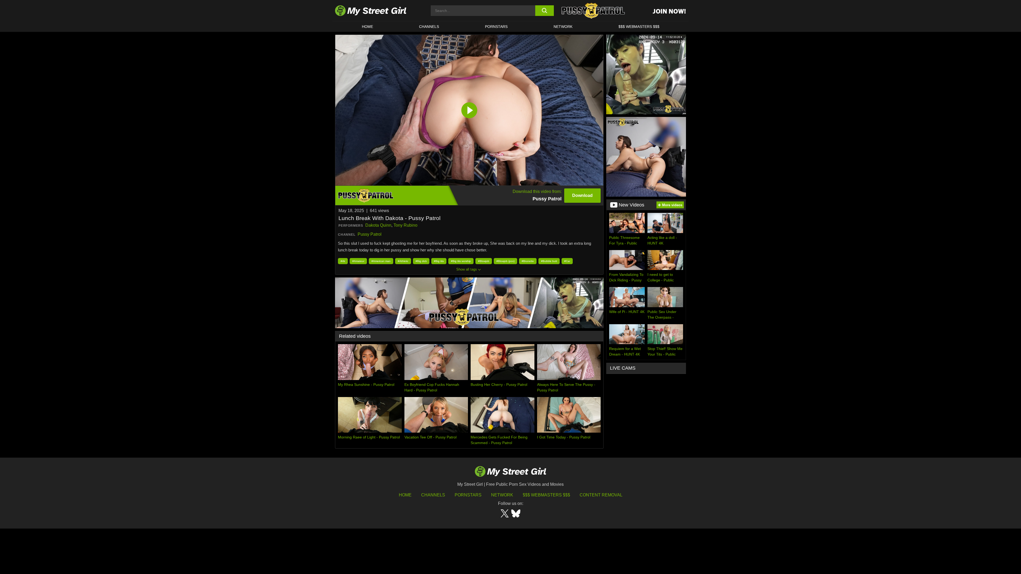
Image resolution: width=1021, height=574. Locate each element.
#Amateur (358, 261)
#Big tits (439, 261)
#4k (343, 261)
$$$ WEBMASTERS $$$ (638, 26)
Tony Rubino (405, 225)
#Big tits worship (461, 261)
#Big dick (421, 261)
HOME (367, 26)
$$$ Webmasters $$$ (546, 495)
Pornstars (496, 26)
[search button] (544, 10)
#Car (567, 261)
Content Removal (601, 495)
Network (563, 26)
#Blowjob (483, 261)
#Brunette (528, 261)
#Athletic (403, 261)
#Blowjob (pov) (505, 261)
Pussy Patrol (370, 234)
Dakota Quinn (378, 225)
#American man (381, 261)
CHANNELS (429, 26)
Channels (433, 495)
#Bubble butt (549, 261)
